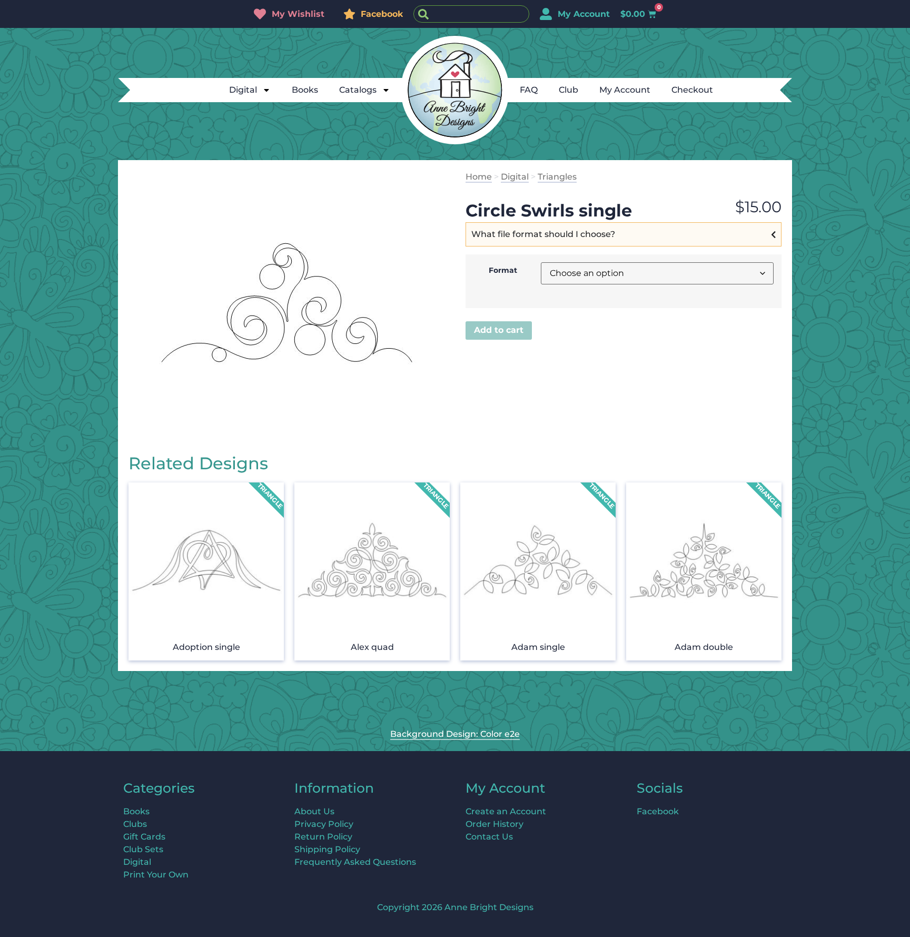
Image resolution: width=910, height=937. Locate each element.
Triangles (557, 177)
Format (503, 270)
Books (305, 90)
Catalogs (358, 90)
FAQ (529, 90)
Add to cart (498, 330)
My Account (624, 90)
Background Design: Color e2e (455, 734)
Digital (243, 90)
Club (568, 90)
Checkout (692, 90)
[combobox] (471, 14)
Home (479, 177)
